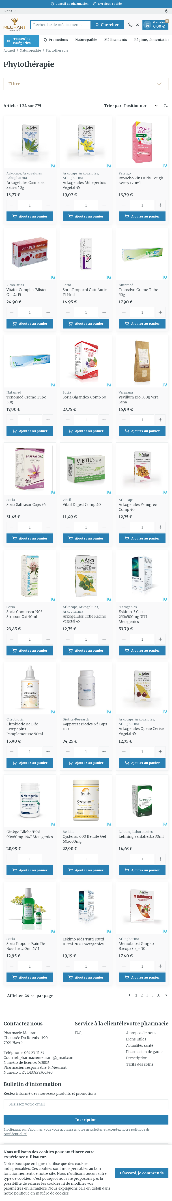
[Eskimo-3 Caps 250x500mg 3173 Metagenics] (142, 576)
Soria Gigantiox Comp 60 (84, 397)
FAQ (78, 1033)
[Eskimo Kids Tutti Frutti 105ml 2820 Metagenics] (86, 908)
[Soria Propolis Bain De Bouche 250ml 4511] (30, 908)
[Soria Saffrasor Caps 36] (30, 469)
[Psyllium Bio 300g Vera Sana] (142, 361)
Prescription (137, 1058)
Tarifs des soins (139, 1064)
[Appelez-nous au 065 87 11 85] (130, 24)
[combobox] (60, 24)
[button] (86, 84)
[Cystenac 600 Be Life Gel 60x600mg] (86, 801)
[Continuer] (165, 995)
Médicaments (115, 40)
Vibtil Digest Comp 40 (82, 504)
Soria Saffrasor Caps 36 (26, 504)
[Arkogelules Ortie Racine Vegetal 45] (86, 576)
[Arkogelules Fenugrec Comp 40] (142, 469)
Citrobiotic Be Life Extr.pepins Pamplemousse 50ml (24, 729)
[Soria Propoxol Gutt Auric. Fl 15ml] (86, 254)
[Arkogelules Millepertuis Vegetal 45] (86, 142)
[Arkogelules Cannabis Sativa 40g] (30, 142)
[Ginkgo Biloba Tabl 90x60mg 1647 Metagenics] (30, 801)
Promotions (58, 40)
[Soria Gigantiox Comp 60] (86, 361)
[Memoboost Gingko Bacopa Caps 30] (142, 908)
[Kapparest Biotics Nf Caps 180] (86, 688)
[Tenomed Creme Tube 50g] (30, 361)
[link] (130, 995)
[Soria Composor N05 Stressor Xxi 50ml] (30, 576)
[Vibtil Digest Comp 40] (86, 469)
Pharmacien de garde (144, 1051)
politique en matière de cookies (41, 1193)
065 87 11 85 (34, 1052)
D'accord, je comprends (142, 1173)
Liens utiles (136, 1039)
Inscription (86, 1120)
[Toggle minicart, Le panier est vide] (147, 25)
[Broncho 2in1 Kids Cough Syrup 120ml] (142, 142)
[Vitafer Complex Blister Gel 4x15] (30, 254)
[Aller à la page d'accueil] (15, 24)
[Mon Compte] (137, 24)
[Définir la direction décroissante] (165, 105)
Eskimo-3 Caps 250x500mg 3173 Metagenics (133, 616)
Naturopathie (86, 40)
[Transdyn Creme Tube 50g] (142, 254)
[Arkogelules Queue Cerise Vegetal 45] (142, 688)
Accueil (9, 50)
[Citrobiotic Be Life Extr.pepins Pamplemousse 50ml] (30, 688)
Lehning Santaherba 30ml (141, 836)
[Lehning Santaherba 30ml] (142, 801)
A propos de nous (141, 1033)
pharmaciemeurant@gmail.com (47, 1057)
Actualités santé (139, 1045)
